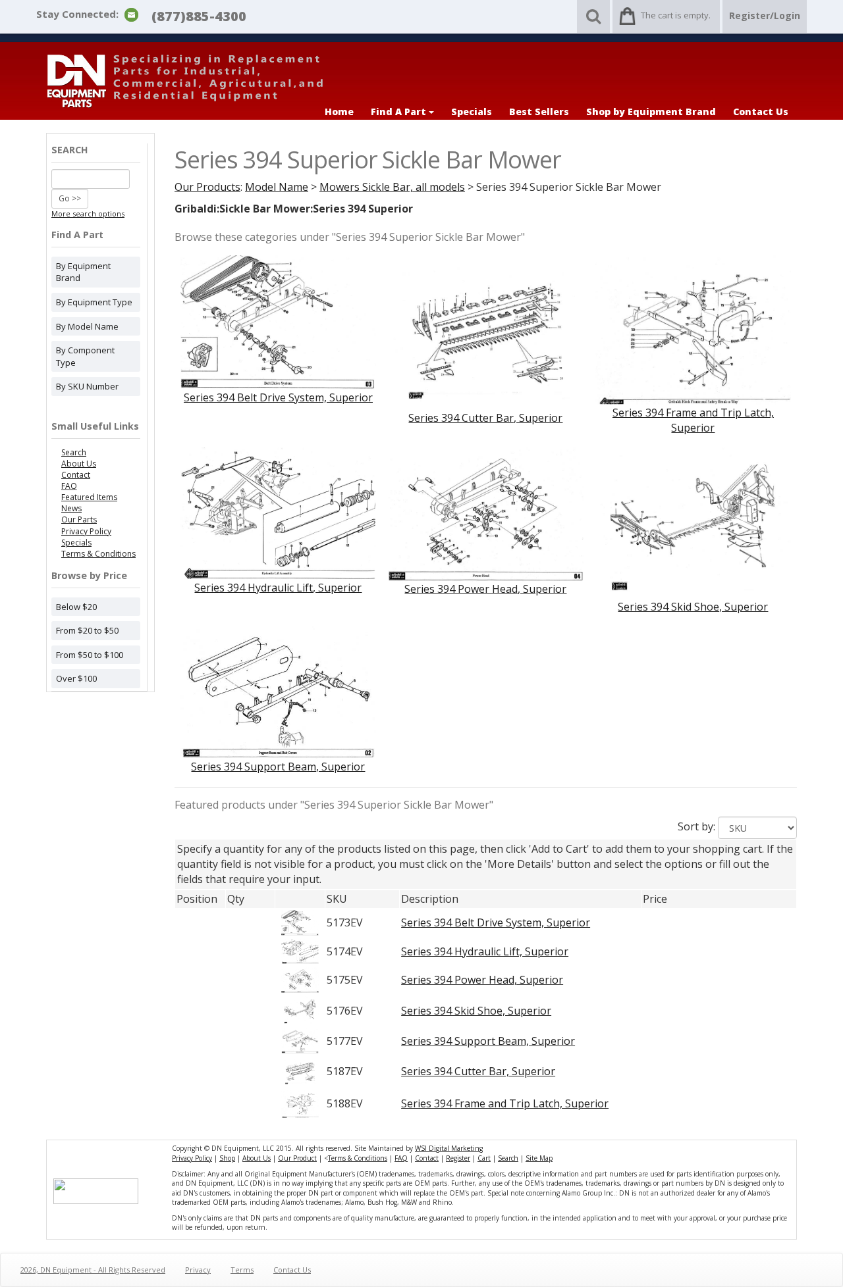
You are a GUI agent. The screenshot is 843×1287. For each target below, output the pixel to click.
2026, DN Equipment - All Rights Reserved (92, 1269)
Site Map (539, 1158)
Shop (227, 1158)
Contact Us (760, 111)
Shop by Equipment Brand (651, 111)
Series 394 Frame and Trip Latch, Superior (693, 420)
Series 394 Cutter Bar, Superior (485, 418)
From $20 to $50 (87, 630)
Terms (242, 1269)
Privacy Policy (86, 531)
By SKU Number (87, 386)
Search (73, 452)
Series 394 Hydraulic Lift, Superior (278, 587)
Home (339, 111)
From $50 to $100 (89, 655)
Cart (484, 1158)
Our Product (297, 1158)
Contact (75, 474)
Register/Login (764, 15)
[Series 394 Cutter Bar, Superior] (486, 331)
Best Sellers (539, 111)
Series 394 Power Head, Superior (485, 589)
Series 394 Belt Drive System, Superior (278, 397)
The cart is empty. (676, 15)
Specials (471, 111)
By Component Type (85, 356)
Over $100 (76, 678)
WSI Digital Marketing (449, 1148)
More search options (87, 213)
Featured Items (89, 497)
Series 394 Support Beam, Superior (278, 766)
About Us (78, 463)
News (71, 508)
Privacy (198, 1269)
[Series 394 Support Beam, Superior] (278, 691)
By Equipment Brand (83, 272)
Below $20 (76, 607)
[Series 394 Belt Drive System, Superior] (278, 322)
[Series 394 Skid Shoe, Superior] (693, 522)
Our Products (207, 187)
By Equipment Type (94, 302)
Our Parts (79, 519)
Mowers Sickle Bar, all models (392, 187)
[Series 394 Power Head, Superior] (486, 513)
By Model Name (87, 326)
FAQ (69, 486)
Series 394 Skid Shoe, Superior (693, 606)
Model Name (276, 187)
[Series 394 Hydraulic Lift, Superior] (278, 512)
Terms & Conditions (98, 553)
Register (458, 1158)
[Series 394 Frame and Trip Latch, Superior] (693, 329)
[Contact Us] (131, 14)
